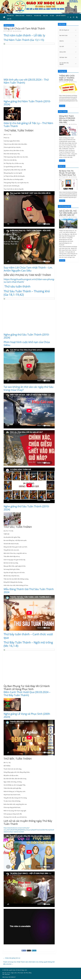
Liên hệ (9, 19)
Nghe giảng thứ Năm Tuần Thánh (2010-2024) (27, 103)
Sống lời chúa (20, 15)
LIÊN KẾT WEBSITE (61, 15)
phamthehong (18, 31)
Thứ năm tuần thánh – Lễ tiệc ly (24, 35)
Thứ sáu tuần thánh (17, 286)
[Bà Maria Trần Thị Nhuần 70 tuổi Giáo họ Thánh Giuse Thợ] (68, 179)
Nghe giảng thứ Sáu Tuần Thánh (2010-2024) (26, 336)
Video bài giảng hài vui (11, 958)
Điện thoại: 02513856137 (9, 977)
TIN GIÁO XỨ (10, 15)
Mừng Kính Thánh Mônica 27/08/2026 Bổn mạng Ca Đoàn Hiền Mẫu (67, 119)
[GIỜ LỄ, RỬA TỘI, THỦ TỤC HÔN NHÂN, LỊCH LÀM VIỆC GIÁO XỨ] (68, 219)
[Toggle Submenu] (76, 30)
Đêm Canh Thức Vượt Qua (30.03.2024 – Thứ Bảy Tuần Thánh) (27, 693)
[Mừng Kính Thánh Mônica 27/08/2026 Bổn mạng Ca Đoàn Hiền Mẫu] (68, 127)
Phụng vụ (29, 15)
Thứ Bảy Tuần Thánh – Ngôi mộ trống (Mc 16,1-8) (28, 644)
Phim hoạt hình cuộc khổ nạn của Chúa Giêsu (27, 343)
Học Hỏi (45, 15)
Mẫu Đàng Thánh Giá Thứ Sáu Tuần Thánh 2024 (29, 590)
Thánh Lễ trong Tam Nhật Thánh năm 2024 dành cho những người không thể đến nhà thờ (29, 963)
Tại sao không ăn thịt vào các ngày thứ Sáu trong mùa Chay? (28, 388)
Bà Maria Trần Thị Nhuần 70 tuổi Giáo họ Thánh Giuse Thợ (67, 173)
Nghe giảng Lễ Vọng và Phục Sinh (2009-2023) (27, 715)
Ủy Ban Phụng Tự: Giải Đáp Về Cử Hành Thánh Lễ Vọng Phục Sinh (27, 687)
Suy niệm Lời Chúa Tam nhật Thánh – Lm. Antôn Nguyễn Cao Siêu (28, 269)
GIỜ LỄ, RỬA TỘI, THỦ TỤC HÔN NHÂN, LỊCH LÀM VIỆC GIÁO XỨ (68, 213)
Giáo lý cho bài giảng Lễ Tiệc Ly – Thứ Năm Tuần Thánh (28, 124)
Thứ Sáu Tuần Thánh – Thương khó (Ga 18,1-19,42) (27, 293)
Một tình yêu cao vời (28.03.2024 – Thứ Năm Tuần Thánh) (26, 81)
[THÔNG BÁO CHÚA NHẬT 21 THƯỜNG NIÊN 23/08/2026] (68, 84)
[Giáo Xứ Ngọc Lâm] (4, 17)
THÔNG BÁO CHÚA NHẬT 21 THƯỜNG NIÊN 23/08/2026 (67, 77)
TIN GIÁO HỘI (37, 15)
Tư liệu (52, 15)
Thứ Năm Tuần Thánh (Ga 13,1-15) (24, 40)
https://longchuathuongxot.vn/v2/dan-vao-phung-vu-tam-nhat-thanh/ (29, 280)
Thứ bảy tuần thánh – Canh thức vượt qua (28, 635)
